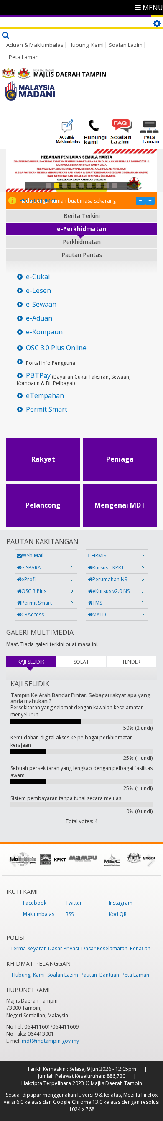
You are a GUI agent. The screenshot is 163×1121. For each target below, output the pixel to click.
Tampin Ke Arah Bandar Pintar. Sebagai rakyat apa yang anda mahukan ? (80, 698)
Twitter (74, 902)
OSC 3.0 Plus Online (56, 348)
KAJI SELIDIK (37, 661)
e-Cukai (38, 277)
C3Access (32, 614)
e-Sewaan (41, 304)
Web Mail (32, 555)
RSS (70, 914)
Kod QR (118, 914)
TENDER (131, 661)
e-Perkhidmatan (81, 229)
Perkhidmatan (82, 242)
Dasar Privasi (63, 948)
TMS (97, 602)
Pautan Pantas (81, 255)
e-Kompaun (44, 332)
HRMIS (99, 555)
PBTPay (38, 375)
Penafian (140, 948)
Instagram (120, 902)
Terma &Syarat (28, 948)
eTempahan (45, 395)
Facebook (34, 902)
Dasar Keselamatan (104, 948)
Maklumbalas (38, 914)
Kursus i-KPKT (108, 567)
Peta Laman (24, 57)
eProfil (29, 579)
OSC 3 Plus (33, 591)
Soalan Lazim (126, 45)
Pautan (89, 974)
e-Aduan (39, 318)
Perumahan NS (109, 579)
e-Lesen (38, 290)
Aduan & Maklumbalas (35, 45)
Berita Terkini (82, 216)
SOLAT (81, 661)
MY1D (99, 614)
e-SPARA (31, 567)
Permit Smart (46, 409)
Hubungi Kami (86, 45)
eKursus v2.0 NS (111, 591)
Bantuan (109, 974)
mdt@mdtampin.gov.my (50, 1040)
